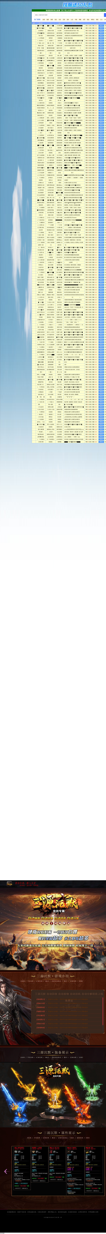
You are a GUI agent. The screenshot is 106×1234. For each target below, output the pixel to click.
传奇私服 (2, 1233)
